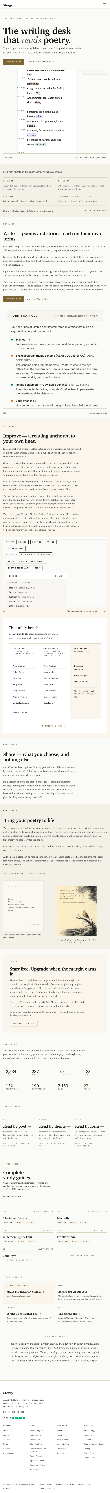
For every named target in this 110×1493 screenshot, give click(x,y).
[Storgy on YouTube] (22, 1412)
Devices (6, 1449)
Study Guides (62, 1439)
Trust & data (69, 1484)
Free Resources (90, 1458)
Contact (87, 1439)
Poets (5, 1430)
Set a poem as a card (13, 873)
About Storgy (89, 1430)
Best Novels (62, 1435)
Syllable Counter (37, 1460)
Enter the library (14, 1196)
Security (58, 1484)
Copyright (90, 1484)
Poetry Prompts (36, 1456)
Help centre (89, 1435)
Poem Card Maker (37, 1465)
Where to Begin (63, 1444)
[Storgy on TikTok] (18, 1412)
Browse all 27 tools (55, 726)
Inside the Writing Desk (41, 62)
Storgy (7, 4)
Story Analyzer (36, 1444)
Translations (62, 1449)
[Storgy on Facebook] (4, 1412)
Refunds (79, 1484)
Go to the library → (96, 210)
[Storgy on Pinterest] (13, 1412)
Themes (6, 1439)
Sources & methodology (94, 1444)
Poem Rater (35, 1439)
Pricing (87, 1449)
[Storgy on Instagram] (9, 1412)
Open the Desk (14, 62)
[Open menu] (104, 4)
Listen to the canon (37, 873)
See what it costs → (23, 1023)
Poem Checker (36, 1435)
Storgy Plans (89, 1453)
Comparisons (8, 1453)
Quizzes (60, 1453)
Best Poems (62, 1430)
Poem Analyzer (36, 1430)
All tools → (34, 1469)
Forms (5, 1444)
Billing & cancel (45, 1488)
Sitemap (57, 1488)
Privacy (50, 1484)
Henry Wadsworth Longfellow (19, 1295)
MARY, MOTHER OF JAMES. (25, 1291)
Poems (6, 1435)
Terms (41, 1484)
